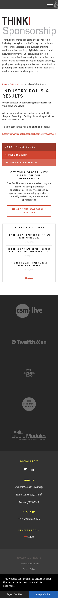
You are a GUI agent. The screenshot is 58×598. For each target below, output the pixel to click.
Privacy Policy (29, 569)
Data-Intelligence (20, 147)
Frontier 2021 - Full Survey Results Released (29, 264)
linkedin (32, 469)
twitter (25, 469)
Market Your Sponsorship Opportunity (29, 211)
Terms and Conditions (29, 564)
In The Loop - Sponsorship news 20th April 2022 (29, 236)
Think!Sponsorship (29, 27)
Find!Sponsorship (16, 155)
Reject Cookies (14, 594)
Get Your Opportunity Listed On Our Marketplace (29, 175)
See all (29, 277)
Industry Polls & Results (21, 162)
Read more (9, 585)
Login (30, 536)
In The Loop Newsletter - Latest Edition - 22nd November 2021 (29, 250)
